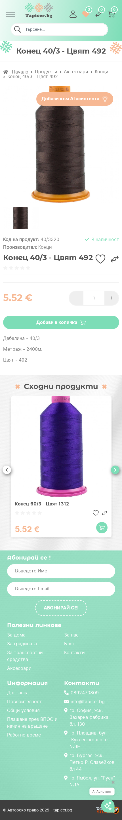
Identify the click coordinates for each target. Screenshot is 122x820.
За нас (71, 635)
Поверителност (24, 701)
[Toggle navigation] (10, 15)
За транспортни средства (25, 656)
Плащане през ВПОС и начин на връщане (32, 722)
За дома (16, 635)
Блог (69, 644)
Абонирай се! (61, 608)
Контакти (74, 652)
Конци (101, 71)
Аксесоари (76, 71)
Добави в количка (56, 322)
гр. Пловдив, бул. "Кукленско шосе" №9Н (89, 740)
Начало (19, 72)
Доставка (18, 693)
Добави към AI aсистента (70, 98)
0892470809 (85, 693)
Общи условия (23, 710)
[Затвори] (111, 785)
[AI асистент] (102, 798)
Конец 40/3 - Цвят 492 (32, 76)
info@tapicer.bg (88, 701)
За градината (22, 644)
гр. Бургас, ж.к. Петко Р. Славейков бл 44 (92, 762)
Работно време (24, 735)
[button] (73, 14)
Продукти (46, 71)
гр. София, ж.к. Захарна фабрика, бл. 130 (90, 717)
